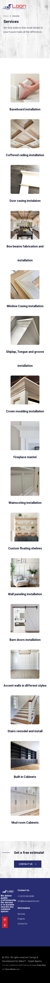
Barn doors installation (25, 640)
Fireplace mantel (25, 457)
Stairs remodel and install (25, 731)
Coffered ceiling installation (25, 155)
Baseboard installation (25, 109)
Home (5, 16)
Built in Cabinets (25, 777)
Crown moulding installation (25, 411)
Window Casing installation (25, 306)
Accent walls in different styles (25, 685)
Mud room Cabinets (25, 822)
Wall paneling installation (25, 594)
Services (21, 914)
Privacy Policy (41, 965)
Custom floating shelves (25, 548)
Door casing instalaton (25, 200)
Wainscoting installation (25, 502)
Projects (21, 919)
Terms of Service (10, 969)
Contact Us (22, 924)
